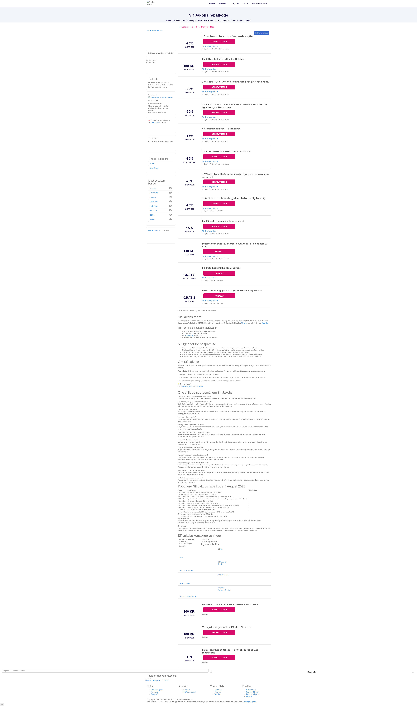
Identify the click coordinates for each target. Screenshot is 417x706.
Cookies (249, 696)
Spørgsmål (154, 694)
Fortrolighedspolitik (252, 694)
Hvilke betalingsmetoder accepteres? (190, 478)
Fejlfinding (154, 692)
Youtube (217, 694)
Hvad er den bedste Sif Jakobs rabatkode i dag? (194, 396)
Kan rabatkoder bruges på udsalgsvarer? (192, 470)
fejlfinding (199, 386)
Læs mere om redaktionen (157, 112)
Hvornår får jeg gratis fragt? (187, 409)
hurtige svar (155, 122)
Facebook (217, 690)
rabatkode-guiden (186, 386)
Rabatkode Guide (259, 3)
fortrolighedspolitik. (250, 702)
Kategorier (234, 3)
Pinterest (217, 692)
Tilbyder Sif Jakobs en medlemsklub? (191, 447)
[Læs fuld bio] (160, 97)
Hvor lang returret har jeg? (187, 417)
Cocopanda (154, 201)
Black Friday (154, 168)
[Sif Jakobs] (161, 38)
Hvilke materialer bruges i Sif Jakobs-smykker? (194, 432)
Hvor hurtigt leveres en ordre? (188, 440)
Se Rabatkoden (219, 609)
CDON (152, 215)
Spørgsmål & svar (252, 692)
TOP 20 (165, 680)
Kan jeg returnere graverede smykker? (191, 424)
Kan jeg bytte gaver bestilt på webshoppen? (193, 455)
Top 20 (245, 3)
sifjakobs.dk (189, 335)
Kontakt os (186, 690)
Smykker (265, 323)
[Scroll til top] (2, 704)
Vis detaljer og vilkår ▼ (210, 46)
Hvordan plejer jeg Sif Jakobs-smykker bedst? (193, 462)
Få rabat (219, 251)
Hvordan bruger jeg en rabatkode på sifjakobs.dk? (195, 402)
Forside (212, 3)
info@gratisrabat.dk (189, 692)
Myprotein (153, 188)
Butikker (222, 3)
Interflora (153, 197)
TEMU (152, 219)
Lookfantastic (154, 193)
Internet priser (251, 690)
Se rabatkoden (219, 41)
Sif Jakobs (244, 323)
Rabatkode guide (157, 690)
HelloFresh (154, 206)
